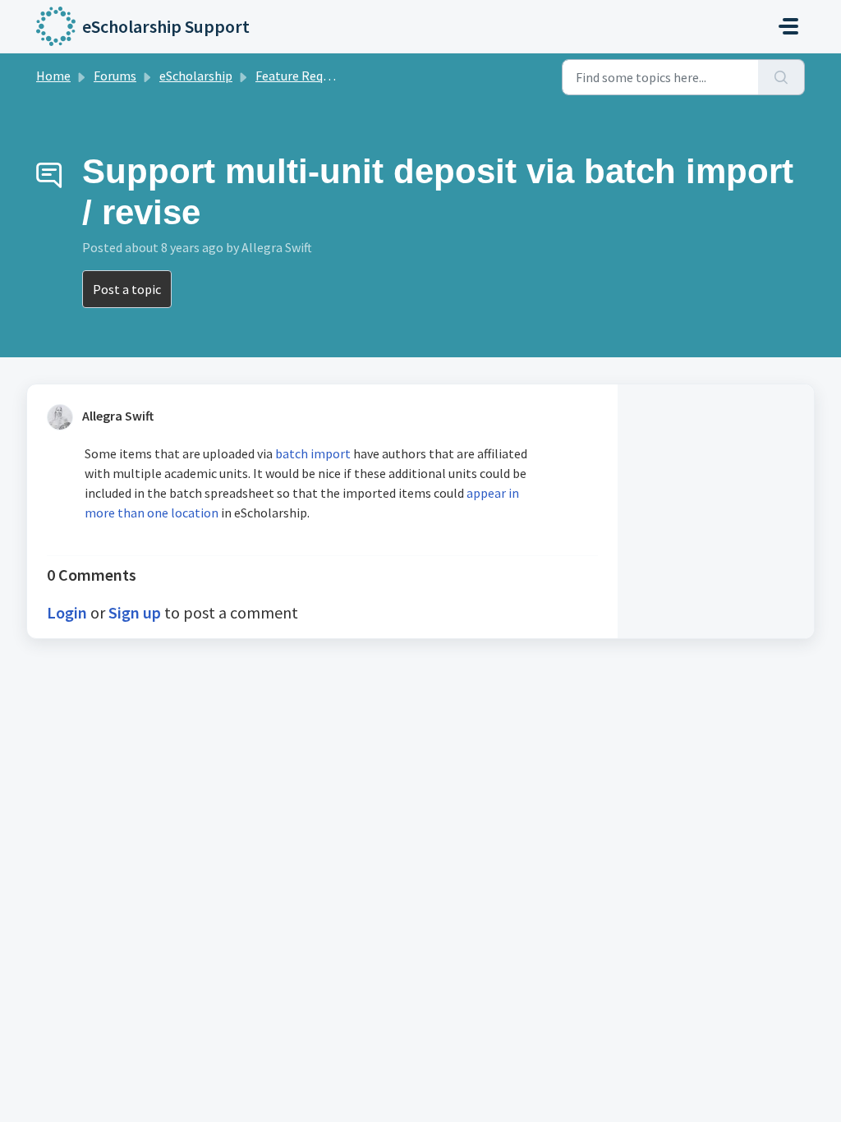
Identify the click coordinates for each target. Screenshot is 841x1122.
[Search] (781, 77)
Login (67, 612)
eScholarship (195, 75)
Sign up (134, 612)
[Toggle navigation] (788, 26)
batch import (313, 453)
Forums (115, 75)
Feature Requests (304, 75)
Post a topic (127, 289)
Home (53, 75)
